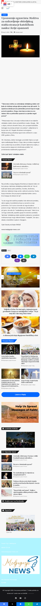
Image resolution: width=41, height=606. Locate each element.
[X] (14, 256)
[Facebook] (7, 256)
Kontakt (3, 582)
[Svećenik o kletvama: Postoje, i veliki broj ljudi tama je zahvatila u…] (6, 166)
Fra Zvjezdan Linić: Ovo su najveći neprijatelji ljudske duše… (19, 282)
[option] (20, 277)
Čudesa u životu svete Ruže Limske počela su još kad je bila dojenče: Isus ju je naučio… (26, 483)
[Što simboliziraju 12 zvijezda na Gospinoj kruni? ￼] (6, 475)
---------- (31, 593)
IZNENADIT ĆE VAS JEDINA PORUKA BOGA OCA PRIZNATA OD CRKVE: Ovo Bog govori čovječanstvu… (10, 383)
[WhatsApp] (27, 256)
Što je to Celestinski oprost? (22, 172)
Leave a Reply (20, 394)
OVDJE (18, 225)
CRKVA (4, 15)
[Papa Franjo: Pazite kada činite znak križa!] (30, 374)
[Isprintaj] (24, 260)
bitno (9, 250)
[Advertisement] (20, 79)
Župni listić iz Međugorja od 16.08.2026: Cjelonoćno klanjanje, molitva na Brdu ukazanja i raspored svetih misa (30, 359)
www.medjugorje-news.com (10, 229)
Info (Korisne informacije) (9, 579)
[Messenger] (20, 256)
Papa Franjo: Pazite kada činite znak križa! (29, 381)
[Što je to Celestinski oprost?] (6, 174)
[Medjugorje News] (7, 8)
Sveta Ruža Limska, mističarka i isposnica (8, 357)
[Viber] (17, 260)
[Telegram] (33, 256)
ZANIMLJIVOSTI (12, 275)
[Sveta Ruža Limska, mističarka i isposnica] (10, 349)
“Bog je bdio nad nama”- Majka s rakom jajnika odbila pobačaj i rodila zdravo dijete (25, 492)
